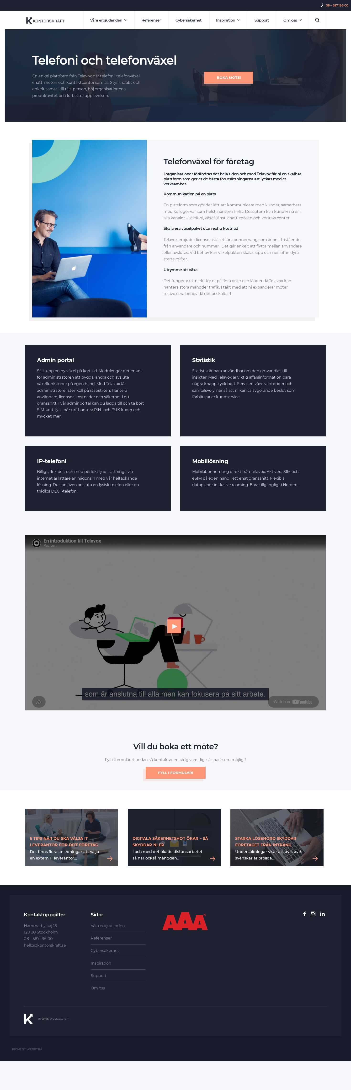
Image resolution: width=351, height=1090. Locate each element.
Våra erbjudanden (106, 20)
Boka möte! (229, 77)
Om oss (290, 20)
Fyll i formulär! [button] (175, 772)
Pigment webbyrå (27, 1049)
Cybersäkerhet (189, 20)
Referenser (151, 20)
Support (262, 20)
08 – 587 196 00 (337, 5)
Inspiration (225, 20)
